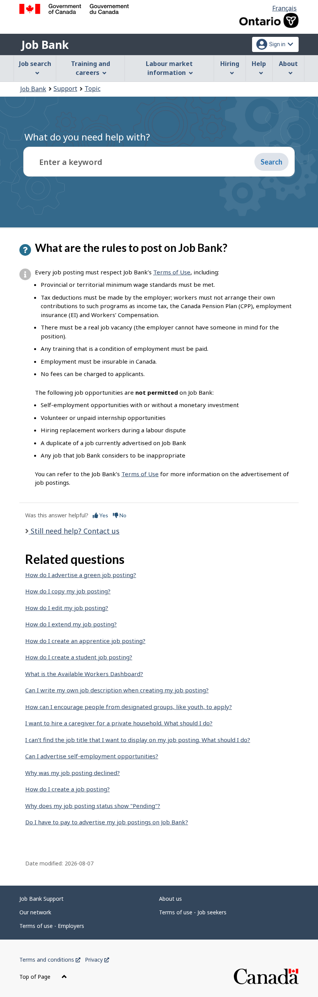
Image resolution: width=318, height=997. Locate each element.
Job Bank (45, 44)
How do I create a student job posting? (78, 657)
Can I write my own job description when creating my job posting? (117, 690)
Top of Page (35, 976)
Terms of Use (171, 272)
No (122, 515)
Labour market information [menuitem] (169, 68)
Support (65, 88)
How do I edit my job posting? (66, 608)
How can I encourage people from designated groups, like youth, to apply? (128, 707)
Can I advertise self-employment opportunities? (91, 756)
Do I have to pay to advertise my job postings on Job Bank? (106, 822)
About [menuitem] (288, 63)
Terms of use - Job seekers (192, 912)
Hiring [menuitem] (229, 63)
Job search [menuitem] (35, 63)
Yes (103, 515)
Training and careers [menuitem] (90, 68)
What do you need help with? (87, 137)
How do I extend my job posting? (71, 624)
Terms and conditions (49, 959)
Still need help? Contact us (74, 531)
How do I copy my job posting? (68, 591)
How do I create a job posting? (67, 789)
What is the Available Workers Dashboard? (84, 674)
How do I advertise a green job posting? (80, 575)
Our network (35, 912)
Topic (92, 88)
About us (170, 898)
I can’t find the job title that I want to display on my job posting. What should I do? (137, 740)
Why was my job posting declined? (72, 773)
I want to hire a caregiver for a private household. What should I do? (119, 723)
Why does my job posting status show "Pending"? (92, 806)
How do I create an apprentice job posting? (85, 641)
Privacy (97, 959)
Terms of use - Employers (51, 925)
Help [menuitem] (259, 63)
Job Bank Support (41, 898)
